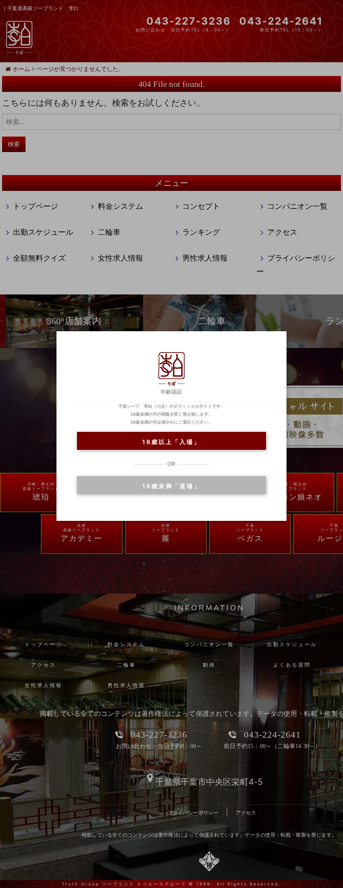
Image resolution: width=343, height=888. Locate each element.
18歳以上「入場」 (171, 441)
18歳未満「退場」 (171, 486)
